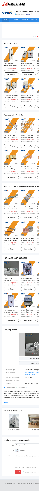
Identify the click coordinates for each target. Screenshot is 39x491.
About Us (25, 20)
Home (5, 20)
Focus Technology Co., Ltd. (24, 483)
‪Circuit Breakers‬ (29, 373)
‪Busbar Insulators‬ (30, 375)
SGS (26, 388)
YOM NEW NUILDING (14, 430)
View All (6, 402)
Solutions (34, 20)
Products (15, 20)
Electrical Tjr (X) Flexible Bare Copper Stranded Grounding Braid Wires (11, 240)
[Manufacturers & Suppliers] (14, 4)
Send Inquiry (11, 74)
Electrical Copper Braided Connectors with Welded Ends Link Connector (11, 209)
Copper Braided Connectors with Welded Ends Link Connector (28, 209)
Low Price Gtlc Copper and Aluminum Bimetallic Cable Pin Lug (28, 137)
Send (18, 472)
